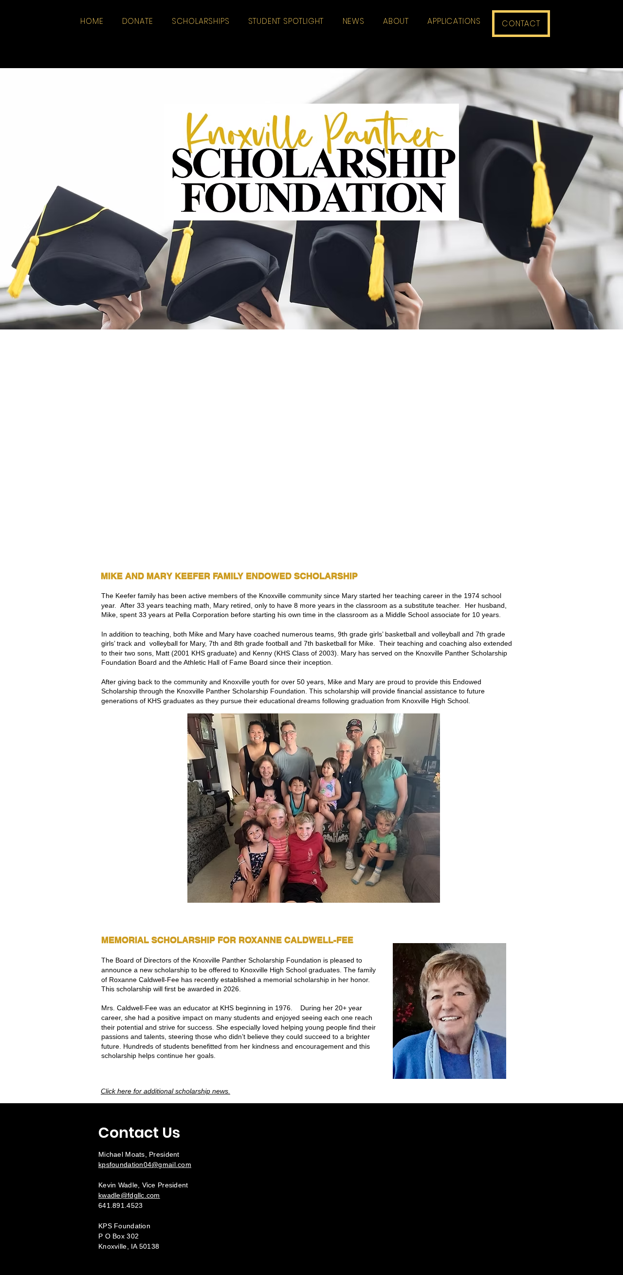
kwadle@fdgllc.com (129, 1195)
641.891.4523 (120, 1205)
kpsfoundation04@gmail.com (144, 1164)
